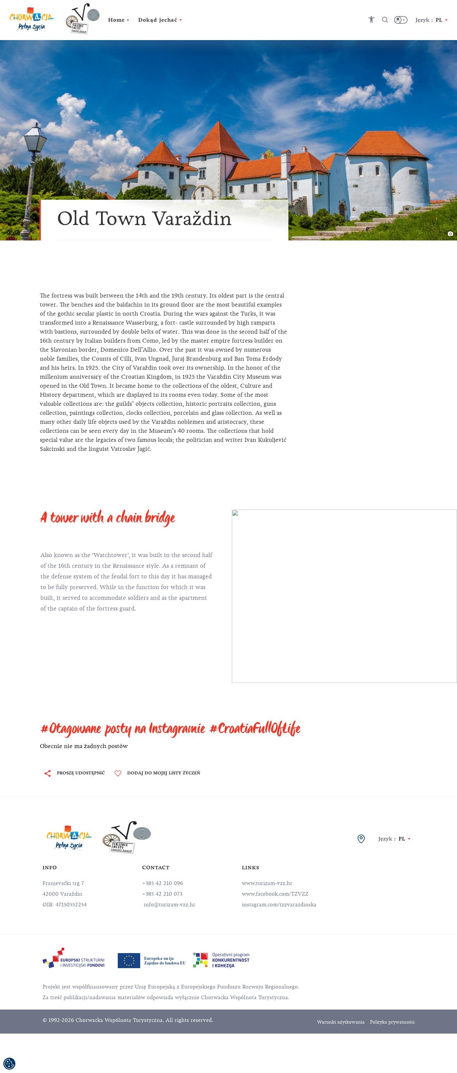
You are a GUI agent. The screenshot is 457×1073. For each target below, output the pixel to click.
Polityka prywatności (392, 1022)
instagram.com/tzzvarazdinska (279, 904)
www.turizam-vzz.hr (267, 883)
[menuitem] (73, 958)
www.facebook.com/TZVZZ (275, 894)
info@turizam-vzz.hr (168, 904)
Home (116, 20)
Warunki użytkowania (341, 1022)
